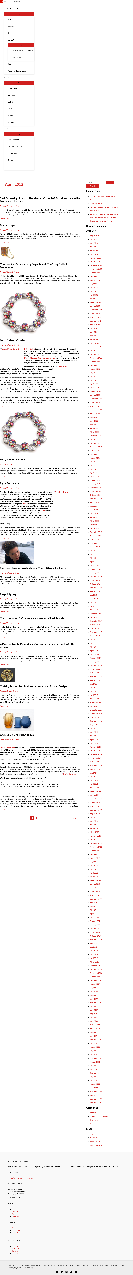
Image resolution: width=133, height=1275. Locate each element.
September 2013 (96, 810)
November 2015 (96, 714)
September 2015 (96, 721)
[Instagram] (66, 1272)
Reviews (3, 691)
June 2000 (94, 1088)
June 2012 (94, 866)
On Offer (93, 200)
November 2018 (96, 580)
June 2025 (94, 288)
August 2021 (95, 458)
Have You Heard (96, 204)
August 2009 (95, 984)
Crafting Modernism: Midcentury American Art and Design (33, 686)
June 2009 (94, 992)
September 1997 (96, 1103)
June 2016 (94, 688)
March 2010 (94, 962)
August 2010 (95, 943)
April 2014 (94, 784)
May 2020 (94, 513)
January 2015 (95, 751)
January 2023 (95, 395)
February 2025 (95, 302)
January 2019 (95, 573)
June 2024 (94, 332)
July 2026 (93, 239)
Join (13, 1214)
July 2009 (93, 988)
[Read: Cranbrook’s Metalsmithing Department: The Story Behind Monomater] (7, 259)
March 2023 (94, 388)
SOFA (43, 510)
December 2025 (96, 265)
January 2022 (95, 439)
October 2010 (95, 936)
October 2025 (95, 273)
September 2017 (96, 632)
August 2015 (95, 725)
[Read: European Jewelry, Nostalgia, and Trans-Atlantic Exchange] (17, 563)
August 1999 (95, 1095)
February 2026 (95, 258)
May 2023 (94, 380)
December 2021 (96, 443)
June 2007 (94, 1010)
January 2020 (95, 528)
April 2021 (94, 473)
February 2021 (95, 480)
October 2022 (95, 406)
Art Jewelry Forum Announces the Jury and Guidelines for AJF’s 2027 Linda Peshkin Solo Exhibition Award (104, 217)
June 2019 (94, 554)
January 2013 (95, 840)
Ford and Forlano (48, 358)
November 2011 (96, 891)
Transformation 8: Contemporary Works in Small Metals (32, 618)
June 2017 (94, 643)
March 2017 (94, 654)
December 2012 (96, 843)
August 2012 (95, 858)
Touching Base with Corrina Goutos (103, 196)
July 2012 (93, 862)
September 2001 (96, 1073)
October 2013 (95, 806)
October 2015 (95, 717)
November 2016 (96, 669)
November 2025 (96, 269)
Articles (3, 206)
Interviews (4, 345)
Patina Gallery (29, 349)
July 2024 (93, 328)
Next (75, 818)
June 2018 (94, 599)
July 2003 (93, 1051)
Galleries (15, 1251)
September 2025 (96, 276)
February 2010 (95, 966)
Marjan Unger (8, 225)
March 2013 (94, 832)
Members (15, 1249)
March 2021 (94, 476)
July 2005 (93, 1032)
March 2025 (94, 299)
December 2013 (96, 799)
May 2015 (94, 736)
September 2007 (96, 1003)
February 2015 (95, 747)
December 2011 (96, 888)
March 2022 (94, 432)
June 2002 (94, 1069)
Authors (15, 1246)
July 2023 (93, 373)
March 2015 (94, 743)
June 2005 (94, 1036)
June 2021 (94, 465)
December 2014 (96, 754)
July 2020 (93, 506)
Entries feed (94, 1137)
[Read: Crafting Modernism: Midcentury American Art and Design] (7, 681)
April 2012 (94, 873)
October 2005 (95, 1025)
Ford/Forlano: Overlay (13, 340)
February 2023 (95, 391)
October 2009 (95, 977)
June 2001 (94, 1080)
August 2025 (95, 280)
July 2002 (93, 1066)
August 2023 (95, 369)
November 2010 (96, 932)
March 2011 (94, 917)
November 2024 (96, 313)
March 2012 (94, 877)
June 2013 (94, 821)
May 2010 (94, 954)
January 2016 (95, 706)
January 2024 (95, 351)
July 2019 (93, 551)
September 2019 (96, 543)
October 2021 (95, 451)
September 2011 (96, 899)
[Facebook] (57, 1272)
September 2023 (96, 365)
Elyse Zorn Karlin (10, 483)
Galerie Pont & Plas (7, 748)
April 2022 (94, 428)
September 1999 (96, 1092)
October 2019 (95, 539)
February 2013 (95, 836)
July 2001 (93, 1077)
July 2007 (93, 1006)
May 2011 (94, 910)
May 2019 (94, 558)
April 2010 (94, 958)
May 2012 (94, 869)
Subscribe (15, 1216)
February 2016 (95, 702)
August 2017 (95, 636)
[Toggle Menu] (19, 14)
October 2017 (95, 628)
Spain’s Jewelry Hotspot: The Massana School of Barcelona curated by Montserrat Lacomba (40, 200)
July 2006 (93, 1017)
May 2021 (94, 469)
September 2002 (96, 1058)
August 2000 (95, 1084)
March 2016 (94, 699)
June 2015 (94, 732)
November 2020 (96, 491)
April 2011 (94, 914)
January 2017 (95, 662)
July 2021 (93, 462)
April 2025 (94, 295)
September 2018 (96, 588)
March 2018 (94, 610)
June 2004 (94, 1043)
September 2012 (96, 854)
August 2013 (95, 814)
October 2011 (95, 895)
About (14, 1209)
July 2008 (93, 995)
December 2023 (96, 354)
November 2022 (96, 402)
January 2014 (95, 795)
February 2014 (95, 791)
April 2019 (94, 562)
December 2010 (96, 929)
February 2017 (95, 658)
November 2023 (96, 358)
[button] (16, 9)
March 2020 (94, 521)
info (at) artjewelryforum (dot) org (20, 1178)
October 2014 (95, 762)
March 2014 (94, 788)
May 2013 (94, 825)
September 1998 (96, 1099)
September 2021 (96, 454)
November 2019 (96, 536)
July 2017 (93, 639)
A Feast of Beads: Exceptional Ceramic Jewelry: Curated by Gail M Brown (37, 646)
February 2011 (95, 921)
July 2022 (93, 417)
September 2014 (96, 765)
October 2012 (95, 851)
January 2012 (95, 884)
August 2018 (95, 591)
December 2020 (96, 488)
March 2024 (94, 343)
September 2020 (96, 499)
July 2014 (93, 773)
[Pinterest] (71, 1272)
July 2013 (93, 817)
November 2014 (96, 758)
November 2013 (96, 803)
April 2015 (94, 740)
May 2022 (94, 425)
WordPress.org (96, 1145)
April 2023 (94, 384)
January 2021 (95, 484)
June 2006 (94, 1021)
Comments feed (96, 1141)
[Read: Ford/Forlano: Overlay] (24, 335)
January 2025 (95, 306)
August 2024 (95, 325)
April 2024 (94, 339)
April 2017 (94, 651)
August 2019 (95, 547)
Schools (15, 1253)
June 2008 (94, 999)
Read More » (4, 219)
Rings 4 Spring (8, 594)
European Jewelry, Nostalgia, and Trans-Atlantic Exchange (33, 568)
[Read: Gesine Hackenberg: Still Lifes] (17, 730)
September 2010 (96, 940)
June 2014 (94, 777)
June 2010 (94, 951)
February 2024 (95, 347)
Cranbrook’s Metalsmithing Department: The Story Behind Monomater (33, 266)
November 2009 (96, 973)
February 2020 (95, 525)
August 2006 (95, 1014)
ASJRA (25, 504)
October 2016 (95, 673)
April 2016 (94, 695)
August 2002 (95, 1062)
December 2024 (96, 310)
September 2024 (96, 321)
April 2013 (94, 828)
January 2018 (95, 617)
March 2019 (94, 565)
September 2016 (96, 677)
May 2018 (94, 602)
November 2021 (96, 447)
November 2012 (96, 847)
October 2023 (95, 362)
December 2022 (96, 399)
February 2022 (95, 436)
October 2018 (95, 584)
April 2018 (94, 606)
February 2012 (95, 880)
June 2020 (94, 510)
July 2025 (93, 284)
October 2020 (95, 495)
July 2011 (93, 906)
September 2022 (96, 410)
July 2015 (93, 728)
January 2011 (95, 925)
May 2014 (94, 780)
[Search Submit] (110, 182)
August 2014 (95, 769)
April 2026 (94, 251)
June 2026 (94, 243)
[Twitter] (62, 1272)
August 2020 (95, 502)
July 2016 (93, 684)
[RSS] (76, 1272)
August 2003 (95, 1047)
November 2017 (96, 625)
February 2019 (95, 569)
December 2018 (96, 576)
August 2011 (95, 903)
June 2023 (94, 376)
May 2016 (94, 691)
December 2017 (96, 621)
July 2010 (93, 947)
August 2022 (95, 413)
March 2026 (94, 254)
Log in (92, 1134)
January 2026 (95, 262)
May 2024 (94, 336)
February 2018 (95, 614)
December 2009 (96, 969)
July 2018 (93, 595)
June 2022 (94, 421)
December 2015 (96, 710)
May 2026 (94, 247)
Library (14, 1235)
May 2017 (94, 647)
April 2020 (94, 517)
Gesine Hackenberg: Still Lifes (17, 734)
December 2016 (96, 665)
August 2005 (95, 1029)
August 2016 (95, 680)
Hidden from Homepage (99, 1116)
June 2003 (94, 1054)
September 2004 (96, 1040)
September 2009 (96, 980)
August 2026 (95, 236)
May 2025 (94, 291)
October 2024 (95, 317)
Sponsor (15, 1212)
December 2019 (96, 532)
